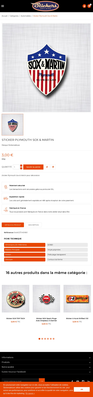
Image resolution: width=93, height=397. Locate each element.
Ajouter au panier (33, 167)
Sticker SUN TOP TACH (15, 318)
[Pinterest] (53, 167)
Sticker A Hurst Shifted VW (77, 318)
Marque (5, 145)
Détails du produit (13, 225)
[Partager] (47, 167)
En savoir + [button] (30, 393)
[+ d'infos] (53, 326)
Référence (8, 233)
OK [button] (82, 389)
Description (33, 225)
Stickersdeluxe (14, 145)
